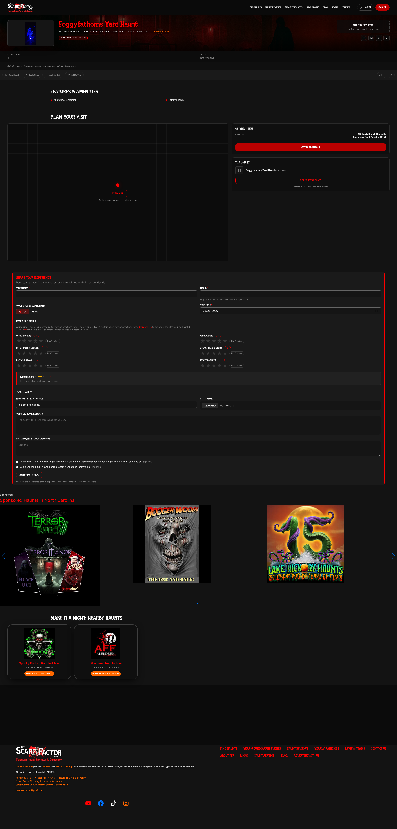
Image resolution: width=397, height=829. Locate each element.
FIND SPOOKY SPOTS (294, 7)
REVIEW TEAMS (355, 748)
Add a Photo (206, 399)
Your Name (23, 288)
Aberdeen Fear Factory (106, 663)
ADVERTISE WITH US (307, 755)
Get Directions (310, 147)
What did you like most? (30, 414)
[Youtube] (88, 803)
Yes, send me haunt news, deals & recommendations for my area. (61, 467)
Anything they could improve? (33, 439)
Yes (24, 311)
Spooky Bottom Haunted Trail (39, 663)
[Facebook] (364, 38)
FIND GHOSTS (313, 7)
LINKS (244, 755)
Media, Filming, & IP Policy (72, 777)
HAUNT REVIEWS (273, 7)
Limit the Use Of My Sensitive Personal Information (42, 784)
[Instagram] (371, 38)
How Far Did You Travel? (29, 399)
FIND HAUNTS (256, 7)
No (36, 311)
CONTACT (346, 7)
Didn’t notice (52, 341)
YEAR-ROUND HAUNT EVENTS (262, 748)
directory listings (64, 766)
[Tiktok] (113, 803)
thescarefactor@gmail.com (29, 790)
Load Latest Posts (310, 180)
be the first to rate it (160, 31)
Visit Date (206, 305)
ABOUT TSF (227, 755)
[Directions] (386, 38)
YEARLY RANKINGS (326, 748)
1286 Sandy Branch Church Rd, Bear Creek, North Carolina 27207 (93, 31)
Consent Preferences (46, 777)
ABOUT (335, 7)
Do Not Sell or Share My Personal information (39, 781)
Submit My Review (29, 474)
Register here (145, 327)
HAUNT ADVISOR (264, 755)
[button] (4, 555)
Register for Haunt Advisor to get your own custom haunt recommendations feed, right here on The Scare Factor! (86, 462)
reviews (47, 766)
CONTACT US (378, 748)
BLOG (325, 7)
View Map (117, 193)
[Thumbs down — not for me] (391, 75)
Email (204, 288)
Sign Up (382, 7)
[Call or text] (379, 38)
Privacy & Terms (24, 777)
